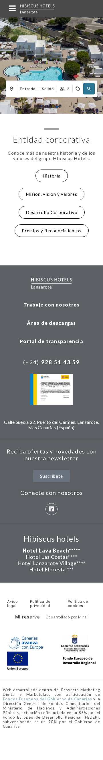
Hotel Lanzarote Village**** (51, 563)
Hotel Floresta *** (51, 569)
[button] (89, 88)
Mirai (83, 617)
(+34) (51, 362)
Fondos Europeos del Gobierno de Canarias (47, 699)
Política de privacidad (40, 603)
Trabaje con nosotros (51, 305)
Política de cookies (78, 603)
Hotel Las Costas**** (51, 557)
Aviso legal (12, 603)
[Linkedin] (51, 509)
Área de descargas (51, 323)
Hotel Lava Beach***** (51, 550)
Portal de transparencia (51, 341)
